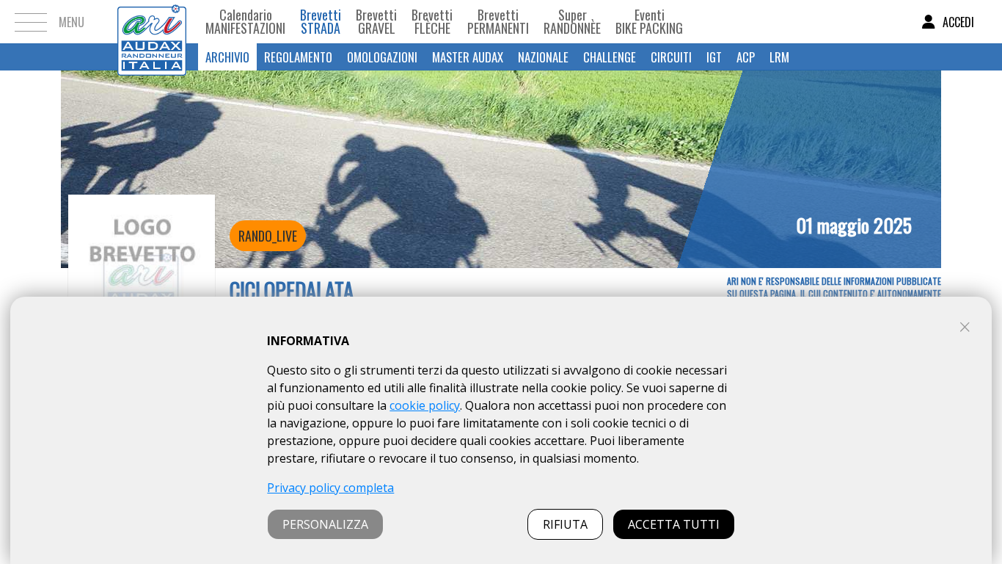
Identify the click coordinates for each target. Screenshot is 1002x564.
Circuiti (671, 57)
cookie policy (425, 405)
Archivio (227, 57)
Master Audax (467, 57)
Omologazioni (382, 57)
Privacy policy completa (330, 488)
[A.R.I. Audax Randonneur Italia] (151, 21)
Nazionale (543, 57)
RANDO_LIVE (267, 235)
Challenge (609, 57)
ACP (745, 57)
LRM (779, 57)
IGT (714, 57)
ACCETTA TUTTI (674, 524)
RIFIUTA (565, 524)
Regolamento (298, 57)
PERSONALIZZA (325, 524)
